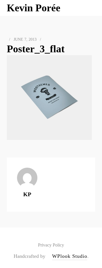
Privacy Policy (51, 245)
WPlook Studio (69, 256)
